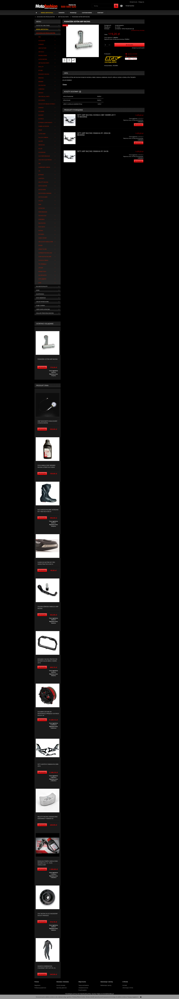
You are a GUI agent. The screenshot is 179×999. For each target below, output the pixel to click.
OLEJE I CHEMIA (40, 305)
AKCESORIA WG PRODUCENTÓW (45, 33)
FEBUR (40, 130)
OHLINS (40, 201)
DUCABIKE (41, 111)
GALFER (40, 141)
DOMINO (41, 107)
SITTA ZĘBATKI (42, 279)
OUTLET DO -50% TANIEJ (43, 25)
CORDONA (41, 89)
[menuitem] (47, 12)
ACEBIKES (41, 44)
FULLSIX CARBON (43, 137)
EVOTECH (41, 119)
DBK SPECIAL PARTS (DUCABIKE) (43, 98)
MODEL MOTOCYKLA (42, 29)
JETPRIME (41, 174)
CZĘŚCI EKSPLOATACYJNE (43, 309)
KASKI (37, 290)
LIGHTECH (41, 178)
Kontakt (125, 985)
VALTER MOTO (42, 275)
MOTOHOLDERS (42, 197)
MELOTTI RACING (43, 182)
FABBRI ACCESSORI (43, 126)
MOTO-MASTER (42, 186)
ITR (39, 171)
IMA (39, 37)
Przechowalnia (82, 990)
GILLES (40, 148)
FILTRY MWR (41, 134)
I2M (39, 163)
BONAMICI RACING (43, 74)
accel (39, 282)
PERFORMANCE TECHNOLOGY (42, 213)
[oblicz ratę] (131, 59)
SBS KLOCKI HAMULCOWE (45, 242)
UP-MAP (40, 268)
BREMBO (40, 81)
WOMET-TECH (42, 271)
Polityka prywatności (40, 988)
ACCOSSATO (41, 40)
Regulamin (37, 985)
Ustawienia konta (83, 988)
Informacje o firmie (128, 988)
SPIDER (40, 245)
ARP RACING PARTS (43, 63)
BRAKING (41, 78)
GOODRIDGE (41, 152)
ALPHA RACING (42, 59)
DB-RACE (40, 93)
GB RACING (41, 145)
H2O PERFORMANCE (44, 156)
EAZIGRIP (41, 115)
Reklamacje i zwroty (106, 985)
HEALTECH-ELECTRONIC (45, 160)
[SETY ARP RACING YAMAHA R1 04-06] (70, 156)
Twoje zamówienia (83, 985)
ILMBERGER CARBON (44, 167)
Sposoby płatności (61, 988)
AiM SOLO (41, 52)
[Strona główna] (55, 6)
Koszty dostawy (60, 985)
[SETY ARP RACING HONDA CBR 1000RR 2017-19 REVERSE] (70, 120)
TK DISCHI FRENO (43, 260)
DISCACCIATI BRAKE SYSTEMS (46, 104)
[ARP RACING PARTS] (113, 59)
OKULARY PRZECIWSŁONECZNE (45, 313)
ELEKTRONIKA (40, 294)
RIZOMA (40, 230)
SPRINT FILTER (42, 249)
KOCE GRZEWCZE (41, 298)
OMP (39, 204)
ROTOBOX (41, 234)
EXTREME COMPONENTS (45, 122)
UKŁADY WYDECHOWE (42, 301)
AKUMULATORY (42, 55)
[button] (131, 54)
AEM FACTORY (42, 48)
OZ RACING (41, 208)
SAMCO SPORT (42, 238)
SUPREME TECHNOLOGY (45, 253)
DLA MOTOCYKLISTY (41, 286)
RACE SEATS (41, 227)
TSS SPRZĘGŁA (42, 264)
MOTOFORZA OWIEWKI (44, 193)
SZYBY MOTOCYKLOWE (44, 256)
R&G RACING (41, 223)
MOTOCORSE (42, 189)
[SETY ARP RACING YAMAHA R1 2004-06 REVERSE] (70, 138)
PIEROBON (41, 219)
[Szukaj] (116, 6)
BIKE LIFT (41, 66)
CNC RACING (41, 85)
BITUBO (40, 70)
